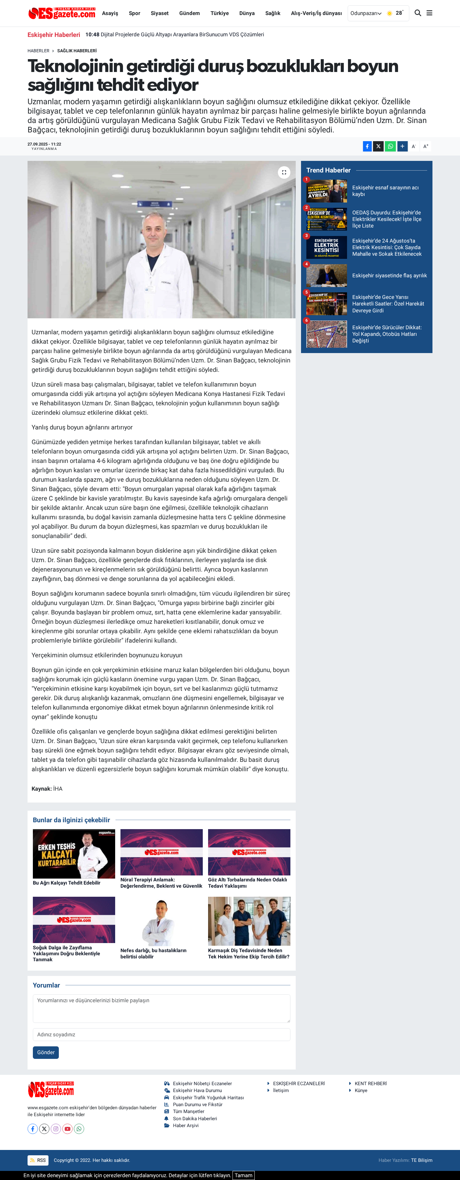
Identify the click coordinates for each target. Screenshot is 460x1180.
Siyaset (160, 13)
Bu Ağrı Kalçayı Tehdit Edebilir (66, 883)
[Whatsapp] (79, 1129)
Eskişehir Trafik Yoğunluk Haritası (208, 1097)
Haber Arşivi (186, 1125)
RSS (41, 1160)
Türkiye (220, 13)
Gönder (46, 1052)
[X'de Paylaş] (378, 146)
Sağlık (272, 13)
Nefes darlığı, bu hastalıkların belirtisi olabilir (153, 953)
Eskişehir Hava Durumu (197, 1090)
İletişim (281, 1090)
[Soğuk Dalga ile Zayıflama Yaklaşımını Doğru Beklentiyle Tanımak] (74, 919)
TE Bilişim (421, 1160)
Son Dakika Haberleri (195, 1118)
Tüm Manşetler (188, 1111)
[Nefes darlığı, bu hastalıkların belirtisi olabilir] (161, 921)
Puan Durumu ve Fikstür (197, 1104)
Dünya (247, 13)
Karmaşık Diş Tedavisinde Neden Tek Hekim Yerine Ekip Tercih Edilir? (248, 953)
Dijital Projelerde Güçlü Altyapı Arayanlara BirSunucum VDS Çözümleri (174, 34)
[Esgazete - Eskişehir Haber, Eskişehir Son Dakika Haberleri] (62, 12)
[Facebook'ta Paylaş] (367, 146)
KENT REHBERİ (371, 1083)
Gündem (189, 13)
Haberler (38, 50)
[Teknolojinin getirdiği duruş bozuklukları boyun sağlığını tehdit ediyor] (162, 239)
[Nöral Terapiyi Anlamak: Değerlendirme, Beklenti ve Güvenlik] (161, 852)
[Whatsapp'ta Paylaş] (390, 146)
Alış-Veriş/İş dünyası (316, 13)
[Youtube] (67, 1129)
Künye (361, 1090)
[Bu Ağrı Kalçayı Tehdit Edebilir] (74, 853)
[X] (44, 1129)
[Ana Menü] (426, 13)
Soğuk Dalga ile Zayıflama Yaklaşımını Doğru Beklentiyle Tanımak (66, 953)
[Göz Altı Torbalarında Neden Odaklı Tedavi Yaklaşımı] (249, 852)
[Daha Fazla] (402, 146)
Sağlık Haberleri (77, 50)
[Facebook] (33, 1129)
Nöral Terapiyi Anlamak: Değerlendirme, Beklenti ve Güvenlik (161, 883)
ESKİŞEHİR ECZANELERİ (299, 1083)
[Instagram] (56, 1129)
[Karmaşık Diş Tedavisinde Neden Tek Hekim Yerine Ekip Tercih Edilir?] (249, 921)
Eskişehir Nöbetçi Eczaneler (202, 1083)
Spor (134, 13)
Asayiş (110, 13)
